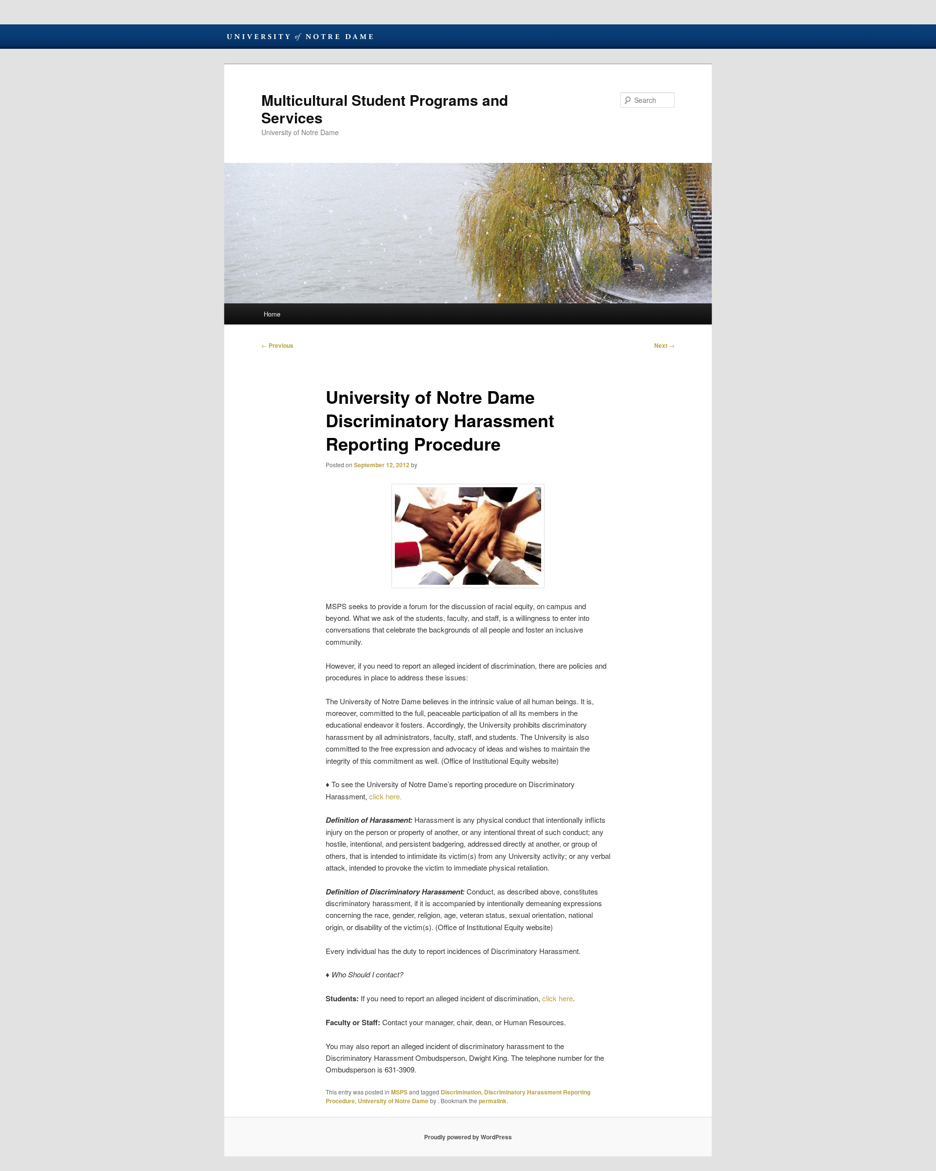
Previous (277, 345)
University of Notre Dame (299, 36)
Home (272, 313)
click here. (385, 796)
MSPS (399, 1092)
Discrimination (461, 1092)
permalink (493, 1100)
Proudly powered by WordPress (468, 1136)
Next (664, 345)
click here (557, 998)
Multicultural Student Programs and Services (384, 108)
